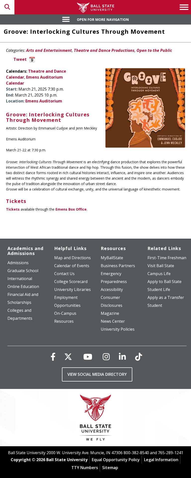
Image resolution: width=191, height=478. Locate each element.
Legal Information (161, 459)
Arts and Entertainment (49, 50)
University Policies (118, 329)
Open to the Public (154, 50)
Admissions (18, 262)
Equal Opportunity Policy (116, 459)
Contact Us (64, 273)
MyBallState (112, 257)
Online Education (23, 286)
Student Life (158, 289)
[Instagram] (106, 356)
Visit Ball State (160, 265)
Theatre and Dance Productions (104, 50)
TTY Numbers (84, 467)
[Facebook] (52, 356)
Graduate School (22, 270)
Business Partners (118, 265)
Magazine (110, 313)
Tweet (20, 59)
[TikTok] (138, 356)
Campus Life (159, 273)
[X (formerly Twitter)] (68, 356)
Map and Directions (72, 257)
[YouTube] (87, 356)
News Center (113, 321)
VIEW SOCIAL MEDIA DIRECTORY (97, 374)
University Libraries (72, 289)
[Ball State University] (95, 419)
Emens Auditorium (43, 101)
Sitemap (110, 467)
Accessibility (112, 289)
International (19, 278)
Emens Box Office (71, 209)
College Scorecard (71, 281)
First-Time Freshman (166, 257)
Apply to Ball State (164, 281)
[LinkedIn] (122, 356)
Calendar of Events (71, 265)
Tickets (13, 209)
